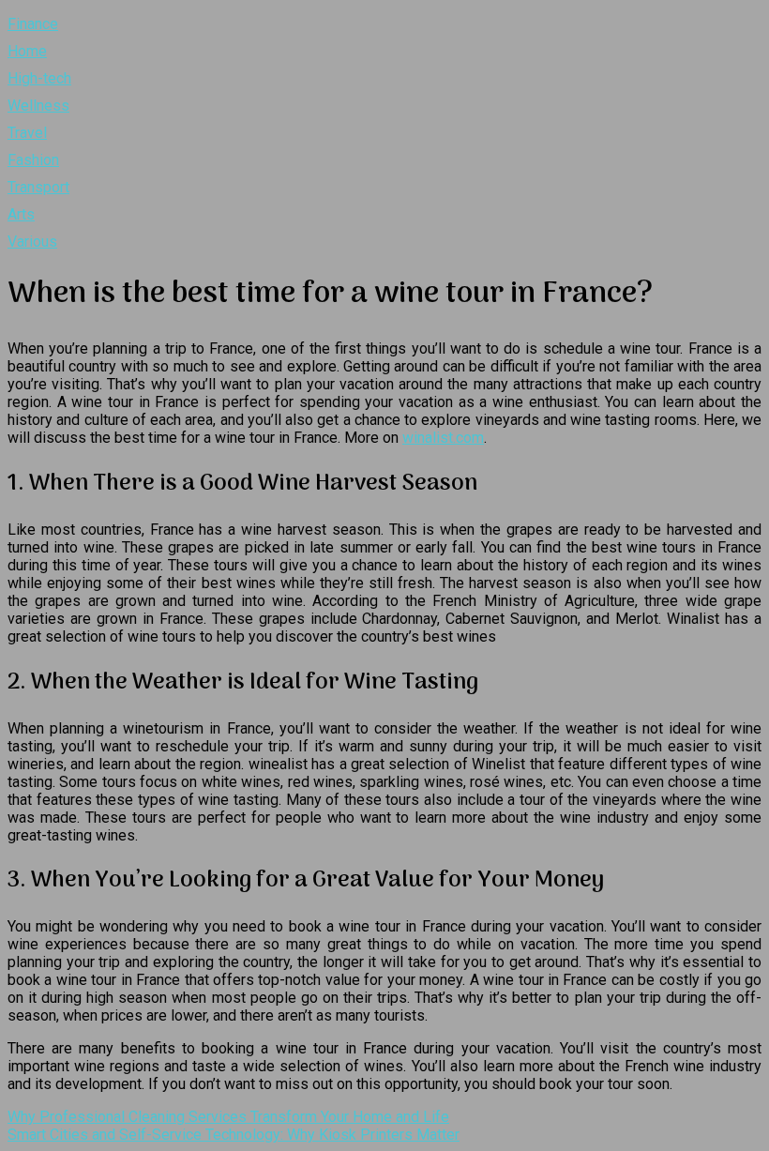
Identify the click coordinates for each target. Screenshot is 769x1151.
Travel (27, 133)
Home (27, 51)
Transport (38, 187)
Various (32, 241)
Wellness (38, 105)
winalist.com (443, 438)
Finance (33, 24)
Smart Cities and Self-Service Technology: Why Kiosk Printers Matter (234, 1134)
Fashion (33, 160)
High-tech (39, 78)
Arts (21, 214)
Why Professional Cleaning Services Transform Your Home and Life (228, 1117)
